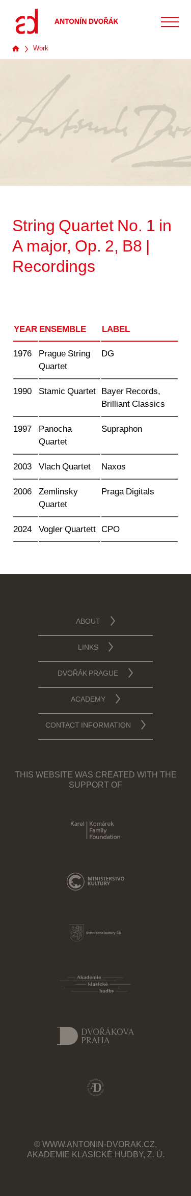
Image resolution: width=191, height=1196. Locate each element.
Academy (88, 700)
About (88, 622)
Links (88, 648)
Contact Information (88, 726)
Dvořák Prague (88, 674)
